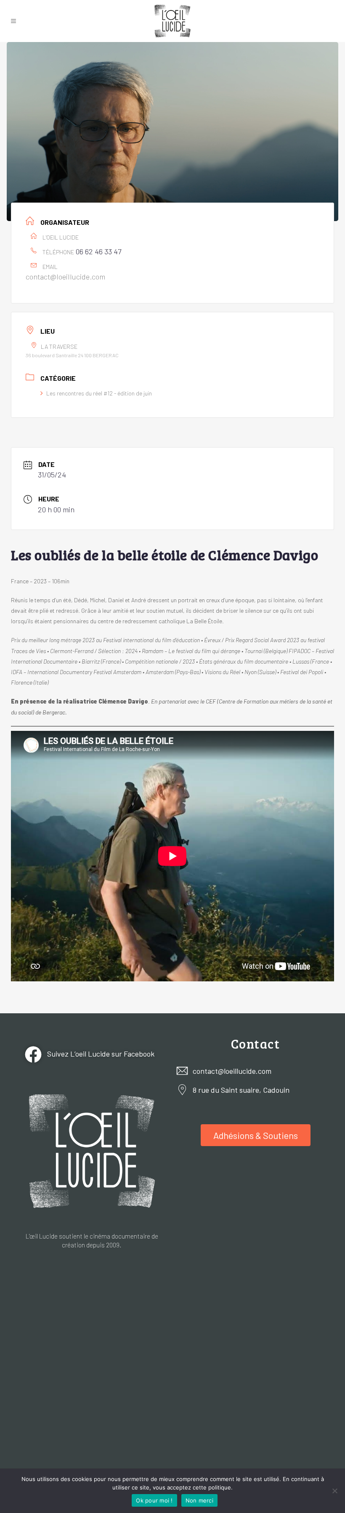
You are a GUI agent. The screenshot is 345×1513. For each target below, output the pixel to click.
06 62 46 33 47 (98, 251)
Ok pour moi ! (154, 1500)
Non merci (199, 1500)
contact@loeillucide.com (65, 276)
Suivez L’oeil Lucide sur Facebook (99, 1053)
